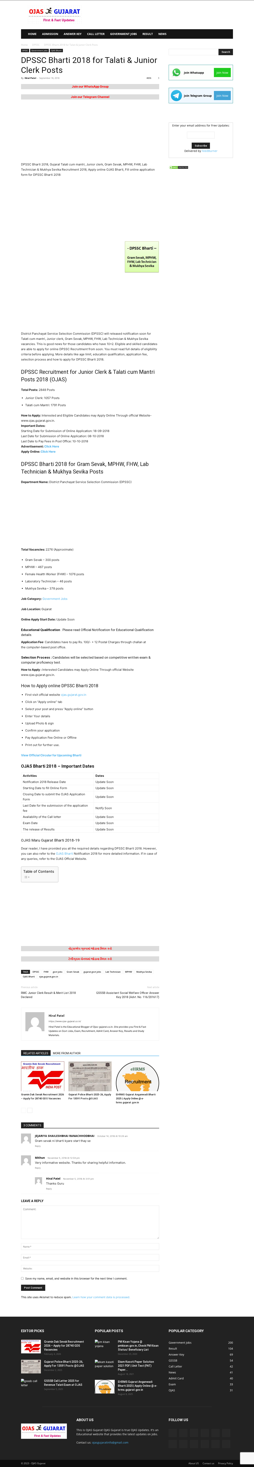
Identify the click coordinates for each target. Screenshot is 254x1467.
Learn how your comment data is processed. (101, 1297)
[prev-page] (23, 1110)
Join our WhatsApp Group (90, 86)
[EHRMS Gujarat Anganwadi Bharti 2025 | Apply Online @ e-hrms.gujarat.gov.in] (137, 1076)
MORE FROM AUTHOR (67, 1053)
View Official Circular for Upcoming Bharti (51, 755)
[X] (226, 1444)
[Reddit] (194, 1444)
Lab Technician (113, 971)
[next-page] (29, 1110)
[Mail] (215, 1433)
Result (147, 34)
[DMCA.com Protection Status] (179, 168)
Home (24, 44)
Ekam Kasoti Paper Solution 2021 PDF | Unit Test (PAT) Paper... (136, 1365)
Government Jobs (123, 34)
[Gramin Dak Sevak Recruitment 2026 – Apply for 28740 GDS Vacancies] (42, 1076)
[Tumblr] (215, 1444)
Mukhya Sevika (144, 971)
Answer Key (73, 34)
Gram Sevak (73, 971)
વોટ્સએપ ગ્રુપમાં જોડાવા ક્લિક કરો (90, 948)
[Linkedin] (205, 1433)
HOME (32, 34)
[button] (228, 34)
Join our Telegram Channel (90, 97)
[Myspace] (173, 1444)
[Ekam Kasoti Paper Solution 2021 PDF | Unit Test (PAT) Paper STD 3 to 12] (105, 1367)
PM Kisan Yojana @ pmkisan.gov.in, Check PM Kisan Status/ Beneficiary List (138, 1345)
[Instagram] (194, 1433)
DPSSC (36, 44)
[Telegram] (205, 1444)
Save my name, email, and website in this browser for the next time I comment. (76, 1278)
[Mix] (226, 1433)
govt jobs (57, 971)
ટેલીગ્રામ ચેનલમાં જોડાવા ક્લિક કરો (90, 959)
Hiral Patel (30, 77)
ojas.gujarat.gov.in (73, 695)
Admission (50, 34)
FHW (46, 971)
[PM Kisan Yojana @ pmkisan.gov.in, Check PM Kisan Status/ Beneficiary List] (105, 1347)
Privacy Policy (225, 1463)
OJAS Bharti (56, 50)
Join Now (222, 72)
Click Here (51, 446)
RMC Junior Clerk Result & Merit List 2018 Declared (48, 995)
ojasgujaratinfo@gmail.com (110, 1442)
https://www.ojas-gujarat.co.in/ (65, 1021)
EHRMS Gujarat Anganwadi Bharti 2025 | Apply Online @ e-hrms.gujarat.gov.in (136, 1098)
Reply (38, 1146)
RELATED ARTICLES (35, 1053)
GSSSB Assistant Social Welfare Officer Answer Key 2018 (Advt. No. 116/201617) (127, 995)
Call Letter (96, 34)
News (162, 34)
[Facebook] (183, 1433)
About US (194, 1463)
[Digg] (173, 1433)
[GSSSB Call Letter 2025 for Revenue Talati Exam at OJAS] (31, 1386)
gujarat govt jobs (92, 971)
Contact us (208, 1463)
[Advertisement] (161, 15)
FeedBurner (209, 151)
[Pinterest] (183, 1444)
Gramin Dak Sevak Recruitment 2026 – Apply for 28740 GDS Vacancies (64, 1345)
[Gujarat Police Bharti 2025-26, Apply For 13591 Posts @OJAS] (90, 1076)
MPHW (128, 971)
